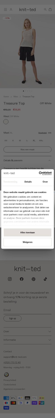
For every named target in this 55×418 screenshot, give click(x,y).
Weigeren (27, 242)
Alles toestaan (27, 232)
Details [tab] (28, 181)
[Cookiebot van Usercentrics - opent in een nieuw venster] (39, 173)
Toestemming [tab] (10, 181)
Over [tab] (45, 181)
